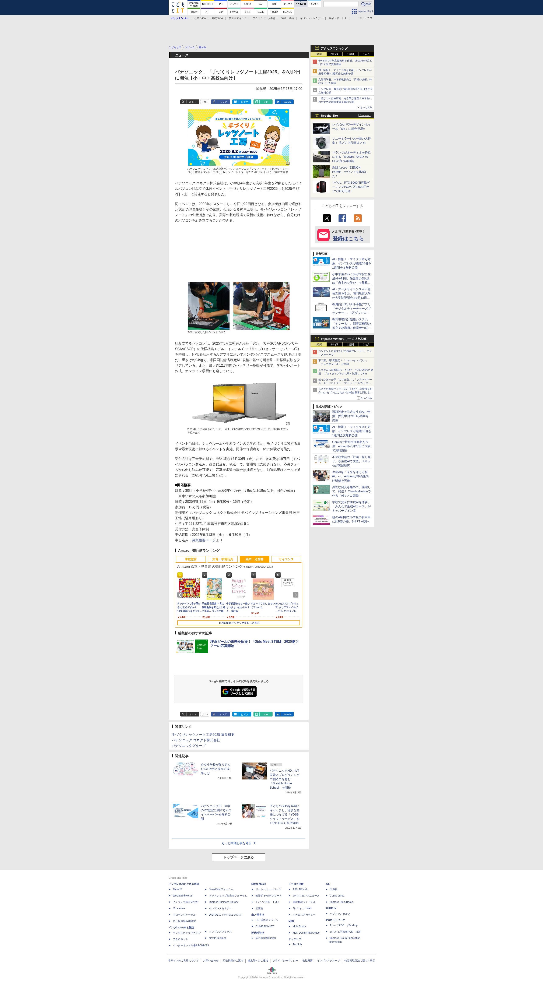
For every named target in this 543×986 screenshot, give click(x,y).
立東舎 (259, 908)
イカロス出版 (296, 884)
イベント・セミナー (311, 18)
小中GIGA (200, 18)
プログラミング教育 (264, 18)
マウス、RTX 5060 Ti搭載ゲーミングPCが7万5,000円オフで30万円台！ (351, 187)
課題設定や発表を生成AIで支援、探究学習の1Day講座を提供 (351, 416)
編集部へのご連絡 (258, 960)
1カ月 (366, 54)
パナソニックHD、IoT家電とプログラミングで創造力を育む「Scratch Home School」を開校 (284, 779)
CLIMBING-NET (265, 926)
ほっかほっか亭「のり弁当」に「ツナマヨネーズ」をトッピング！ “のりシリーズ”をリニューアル (345, 383)
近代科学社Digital (266, 938)
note (266, 102)
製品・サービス (338, 18)
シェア (223, 102)
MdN (291, 921)
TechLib (297, 944)
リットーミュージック (268, 889)
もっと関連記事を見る (236, 843)
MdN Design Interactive (306, 932)
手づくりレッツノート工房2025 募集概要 (203, 734)
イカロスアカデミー (304, 914)
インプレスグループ (328, 960)
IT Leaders (179, 908)
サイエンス (286, 559)
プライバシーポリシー (285, 960)
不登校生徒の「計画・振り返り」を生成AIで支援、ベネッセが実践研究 (351, 461)
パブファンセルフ (340, 913)
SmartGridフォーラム (221, 889)
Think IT (177, 889)
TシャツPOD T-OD (267, 902)
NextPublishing (218, 938)
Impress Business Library (223, 902)
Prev (180, 595)
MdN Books (299, 926)
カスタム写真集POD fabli (345, 931)
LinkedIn (287, 102)
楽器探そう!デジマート (269, 895)
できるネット (180, 939)
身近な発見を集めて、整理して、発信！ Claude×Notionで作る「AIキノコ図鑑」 (351, 491)
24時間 (334, 54)
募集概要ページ (204, 540)
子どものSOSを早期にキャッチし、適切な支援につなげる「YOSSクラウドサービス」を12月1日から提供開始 (285, 814)
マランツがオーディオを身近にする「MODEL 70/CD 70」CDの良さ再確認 (351, 157)
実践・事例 (287, 18)
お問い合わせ (210, 960)
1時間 (318, 54)
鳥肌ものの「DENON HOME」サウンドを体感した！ (350, 172)
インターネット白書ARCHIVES (191, 945)
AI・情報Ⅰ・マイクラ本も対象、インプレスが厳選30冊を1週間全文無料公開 (351, 263)
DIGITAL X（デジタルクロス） (226, 914)
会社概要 (307, 960)
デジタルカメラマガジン (187, 932)
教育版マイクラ (238, 18)
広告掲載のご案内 (233, 960)
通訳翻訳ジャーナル (304, 902)
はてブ (244, 102)
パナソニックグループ (189, 745)
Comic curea (337, 895)
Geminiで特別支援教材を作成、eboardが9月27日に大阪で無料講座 (351, 446)
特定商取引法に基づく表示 (359, 960)
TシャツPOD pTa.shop (344, 925)
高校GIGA (217, 18)
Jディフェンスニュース (306, 895)
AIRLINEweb (300, 889)
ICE (328, 884)
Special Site (329, 115)
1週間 (350, 54)
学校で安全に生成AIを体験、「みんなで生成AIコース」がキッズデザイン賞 (351, 506)
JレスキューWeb (302, 908)
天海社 (333, 889)
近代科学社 (257, 932)
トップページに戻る (238, 857)
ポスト (192, 102)
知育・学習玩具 (222, 559)
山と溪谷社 (257, 914)
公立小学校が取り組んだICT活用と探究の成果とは (216, 769)
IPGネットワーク (335, 920)
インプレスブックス (220, 931)
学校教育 (191, 559)
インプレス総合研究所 (185, 902)
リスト (205, 102)
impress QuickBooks (341, 902)
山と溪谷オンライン (267, 920)
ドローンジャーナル (184, 914)
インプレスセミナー (220, 908)
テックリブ (294, 939)
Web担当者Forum (183, 895)
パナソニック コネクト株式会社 (196, 740)
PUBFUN (331, 908)
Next (296, 595)
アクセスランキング (334, 48)
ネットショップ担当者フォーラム (228, 895)
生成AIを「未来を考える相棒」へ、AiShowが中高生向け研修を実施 (350, 476)
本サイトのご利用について (183, 960)
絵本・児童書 (254, 559)
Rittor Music (258, 884)
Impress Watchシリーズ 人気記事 (344, 339)
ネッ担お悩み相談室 (184, 921)
